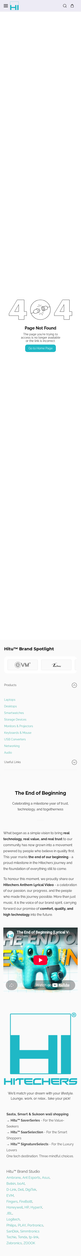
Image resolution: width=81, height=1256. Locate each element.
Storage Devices (15, 719)
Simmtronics (29, 1231)
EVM (10, 1196)
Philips (11, 1225)
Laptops (9, 699)
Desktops (10, 706)
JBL (9, 1213)
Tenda (22, 1237)
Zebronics (14, 1243)
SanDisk (12, 1231)
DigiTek (30, 1190)
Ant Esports (31, 1178)
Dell (21, 1190)
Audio (8, 752)
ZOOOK (29, 1243)
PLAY (22, 1225)
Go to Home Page (40, 348)
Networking (12, 746)
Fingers (12, 1202)
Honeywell (14, 1207)
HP (27, 1207)
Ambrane (13, 1178)
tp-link (33, 1237)
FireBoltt (25, 1202)
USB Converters (15, 739)
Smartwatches (14, 713)
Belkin (11, 1184)
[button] (40, 685)
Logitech (13, 1219)
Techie (11, 1237)
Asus (46, 1178)
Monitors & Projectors (18, 726)
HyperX (36, 1207)
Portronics (35, 1225)
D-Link (11, 1190)
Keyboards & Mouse (17, 732)
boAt (21, 1184)
